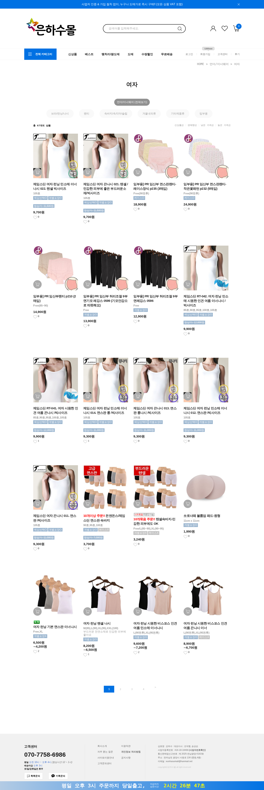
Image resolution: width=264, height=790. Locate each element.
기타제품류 (177, 113)
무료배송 (167, 54)
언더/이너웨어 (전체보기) (132, 102)
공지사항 (126, 757)
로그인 (189, 54)
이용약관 (126, 746)
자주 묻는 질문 (105, 751)
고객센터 (222, 54)
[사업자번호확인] (197, 750)
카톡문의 (60, 776)
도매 (130, 54)
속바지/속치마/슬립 (115, 113)
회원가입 (205, 54)
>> (155, 687)
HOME (200, 64)
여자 (237, 64)
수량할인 (147, 54)
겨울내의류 (149, 113)
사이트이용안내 (106, 757)
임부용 (204, 113)
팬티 (86, 113)
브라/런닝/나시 (60, 113)
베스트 (89, 54)
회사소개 (102, 746)
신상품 (72, 54)
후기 (237, 54)
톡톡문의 (35, 776)
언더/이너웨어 (219, 64)
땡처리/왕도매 (111, 54)
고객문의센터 (105, 763)
